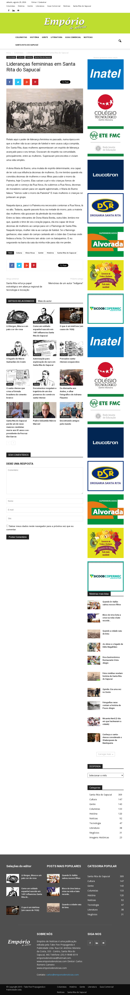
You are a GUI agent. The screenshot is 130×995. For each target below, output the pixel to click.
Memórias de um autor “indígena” (66, 283)
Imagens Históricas (99, 837)
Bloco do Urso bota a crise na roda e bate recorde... (112, 618)
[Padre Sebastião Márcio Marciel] (44, 410)
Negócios (94, 832)
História (21, 6)
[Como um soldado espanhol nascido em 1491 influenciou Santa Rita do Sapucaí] (44, 316)
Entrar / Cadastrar (39, 2)
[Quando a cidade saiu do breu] (94, 634)
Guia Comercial (53, 6)
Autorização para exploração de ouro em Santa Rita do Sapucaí (44, 362)
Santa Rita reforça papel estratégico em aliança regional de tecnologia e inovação (24, 286)
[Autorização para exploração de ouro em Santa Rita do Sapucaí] (44, 348)
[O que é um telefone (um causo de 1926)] (71, 316)
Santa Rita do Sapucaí (82, 6)
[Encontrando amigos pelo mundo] (71, 410)
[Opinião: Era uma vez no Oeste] (94, 692)
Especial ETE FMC (40, 322)
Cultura (21, 57)
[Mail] (18, 10)
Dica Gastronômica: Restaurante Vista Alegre (111, 660)
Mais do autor (45, 301)
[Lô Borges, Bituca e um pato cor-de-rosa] (18, 316)
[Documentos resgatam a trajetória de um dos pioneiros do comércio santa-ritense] (44, 377)
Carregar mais (104, 754)
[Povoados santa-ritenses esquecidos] (71, 348)
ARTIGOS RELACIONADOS (21, 301)
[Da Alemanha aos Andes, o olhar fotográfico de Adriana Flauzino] (71, 377)
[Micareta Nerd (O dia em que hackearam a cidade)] (94, 721)
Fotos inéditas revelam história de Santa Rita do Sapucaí (113, 676)
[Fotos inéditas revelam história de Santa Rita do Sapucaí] (94, 676)
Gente (30, 6)
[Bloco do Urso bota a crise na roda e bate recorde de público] (94, 618)
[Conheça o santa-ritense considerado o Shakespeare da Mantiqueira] (94, 737)
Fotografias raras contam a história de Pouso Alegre (112, 705)
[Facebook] (8, 10)
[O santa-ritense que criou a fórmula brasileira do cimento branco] (18, 377)
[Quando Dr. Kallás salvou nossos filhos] (94, 604)
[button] (120, 41)
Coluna (19, 253)
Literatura (40, 6)
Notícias (66, 6)
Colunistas (10, 6)
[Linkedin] (13, 10)
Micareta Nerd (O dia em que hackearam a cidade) (112, 721)
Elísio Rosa (30, 253)
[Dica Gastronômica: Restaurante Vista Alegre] (94, 660)
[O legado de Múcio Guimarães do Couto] (18, 348)
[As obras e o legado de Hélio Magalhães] (94, 647)
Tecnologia (95, 823)
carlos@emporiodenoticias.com (62, 974)
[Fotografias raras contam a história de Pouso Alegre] (94, 705)
